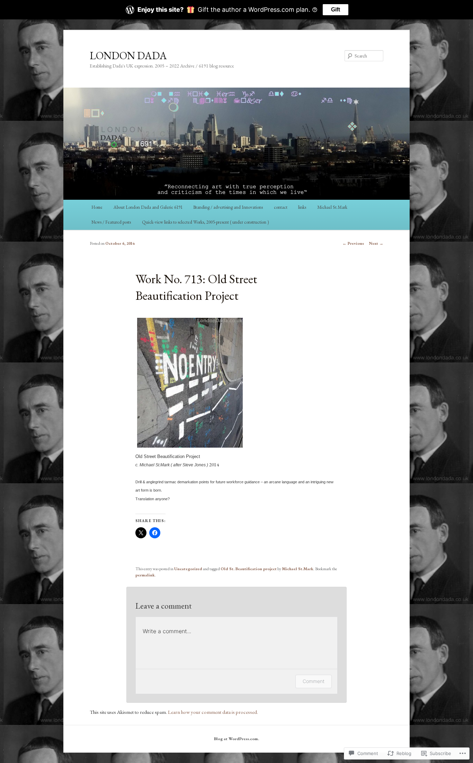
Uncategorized (188, 569)
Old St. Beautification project (249, 569)
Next (376, 243)
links (302, 207)
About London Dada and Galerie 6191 (148, 207)
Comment (313, 681)
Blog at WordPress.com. (236, 739)
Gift (335, 9)
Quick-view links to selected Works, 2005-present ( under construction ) (205, 222)
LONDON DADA (128, 55)
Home (96, 207)
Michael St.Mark (332, 207)
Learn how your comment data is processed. (213, 712)
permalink (145, 575)
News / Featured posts (111, 222)
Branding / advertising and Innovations (228, 207)
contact (280, 207)
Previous (353, 243)
